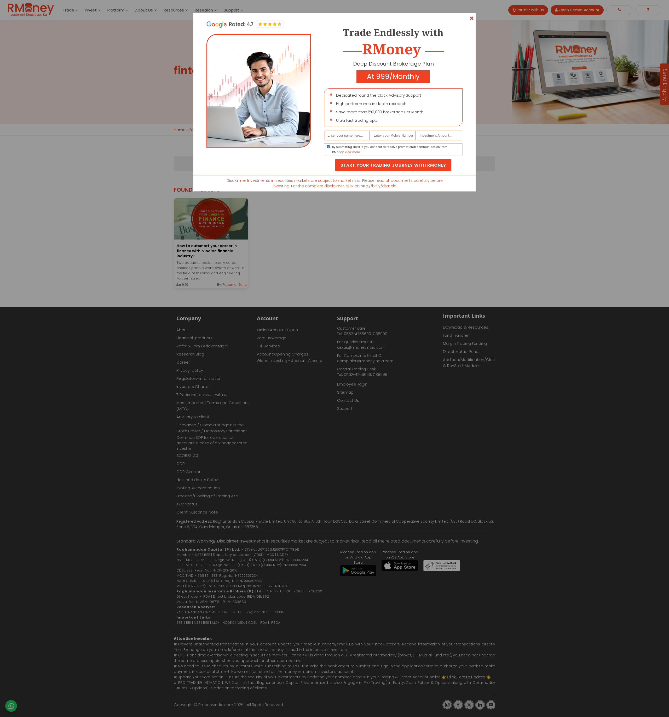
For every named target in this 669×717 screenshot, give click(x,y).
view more (352, 152)
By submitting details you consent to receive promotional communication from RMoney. (389, 149)
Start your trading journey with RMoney (393, 165)
